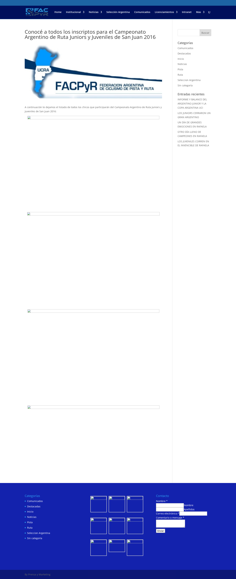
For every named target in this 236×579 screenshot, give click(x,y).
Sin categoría (185, 85)
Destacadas (184, 53)
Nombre (162, 501)
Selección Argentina (118, 12)
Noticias (93, 12)
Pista (180, 69)
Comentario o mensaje (170, 517)
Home (58, 12)
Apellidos (189, 509)
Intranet (187, 12)
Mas (198, 12)
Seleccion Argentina (189, 80)
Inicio (181, 58)
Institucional (73, 12)
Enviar (160, 530)
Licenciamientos (164, 12)
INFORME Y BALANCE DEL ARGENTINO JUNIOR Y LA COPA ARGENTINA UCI (192, 103)
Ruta (180, 74)
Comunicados (142, 12)
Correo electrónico (167, 513)
